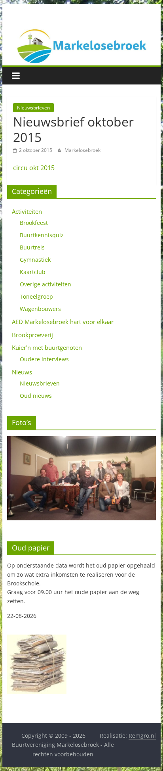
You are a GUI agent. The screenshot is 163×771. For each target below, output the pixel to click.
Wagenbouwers (40, 309)
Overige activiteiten (45, 284)
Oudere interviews (44, 359)
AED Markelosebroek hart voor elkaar (63, 322)
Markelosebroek (82, 150)
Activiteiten (27, 211)
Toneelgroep (36, 296)
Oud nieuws (36, 395)
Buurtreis (32, 247)
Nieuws (22, 372)
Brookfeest (34, 222)
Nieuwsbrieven (33, 107)
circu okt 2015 (34, 167)
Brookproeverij (32, 335)
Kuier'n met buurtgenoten (47, 347)
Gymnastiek (35, 259)
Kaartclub (32, 272)
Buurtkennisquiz (42, 235)
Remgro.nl (142, 735)
